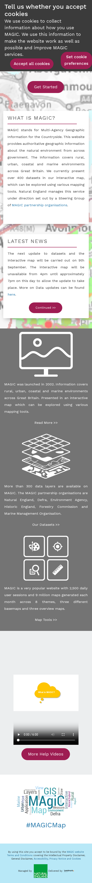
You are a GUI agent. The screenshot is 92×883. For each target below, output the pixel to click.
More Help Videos (45, 754)
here (11, 294)
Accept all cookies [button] (32, 63)
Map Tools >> (46, 620)
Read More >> (46, 423)
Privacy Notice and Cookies (65, 858)
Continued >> (46, 307)
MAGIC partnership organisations (39, 205)
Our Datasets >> (46, 525)
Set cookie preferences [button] (76, 60)
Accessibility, (41, 858)
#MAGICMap (46, 825)
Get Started (49, 86)
